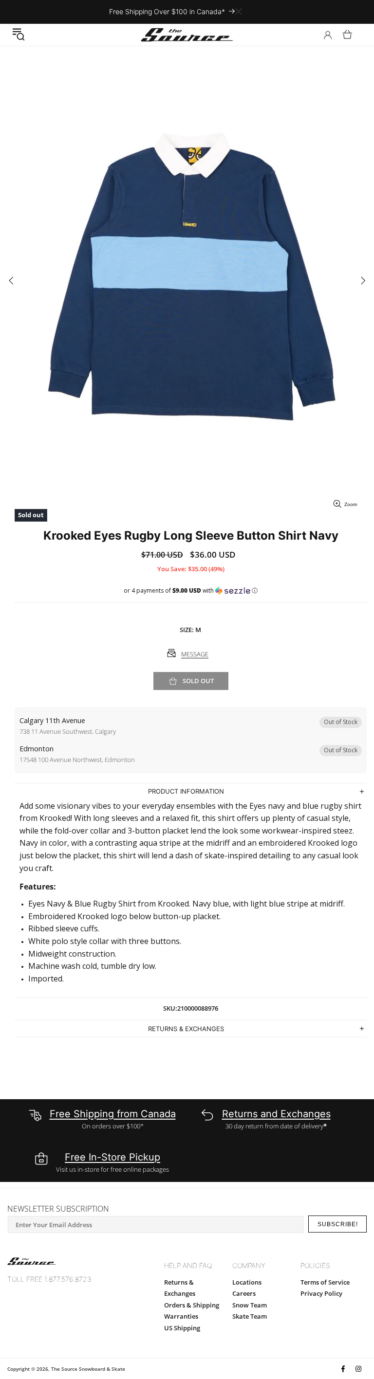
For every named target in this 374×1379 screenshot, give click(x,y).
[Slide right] (363, 281)
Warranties (181, 1316)
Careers (244, 1293)
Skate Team (249, 1316)
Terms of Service (325, 1282)
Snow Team (249, 1305)
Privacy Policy (321, 1293)
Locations (247, 1282)
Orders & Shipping (191, 1305)
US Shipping (182, 1328)
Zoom (350, 504)
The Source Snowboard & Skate (88, 1368)
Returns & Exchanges (179, 1288)
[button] (18, 34)
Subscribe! (338, 1224)
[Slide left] (10, 281)
